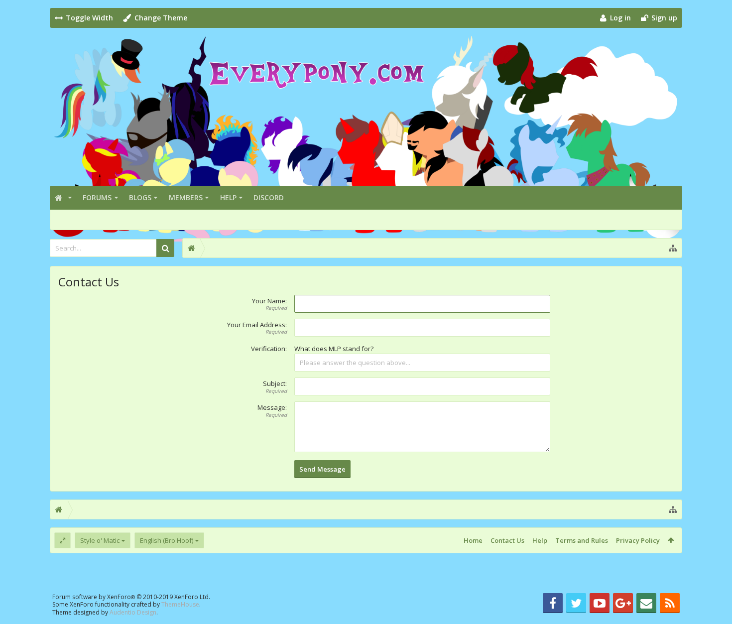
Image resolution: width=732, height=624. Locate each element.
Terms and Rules (581, 540)
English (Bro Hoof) (166, 540)
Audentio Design (133, 612)
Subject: (275, 383)
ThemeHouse (180, 604)
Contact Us (507, 540)
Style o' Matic (100, 540)
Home (473, 540)
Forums (97, 197)
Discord (268, 197)
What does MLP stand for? (333, 348)
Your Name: (269, 300)
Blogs (140, 197)
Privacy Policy (638, 540)
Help (228, 197)
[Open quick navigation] (673, 248)
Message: (272, 407)
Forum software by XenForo (131, 597)
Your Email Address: (257, 324)
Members (186, 197)
